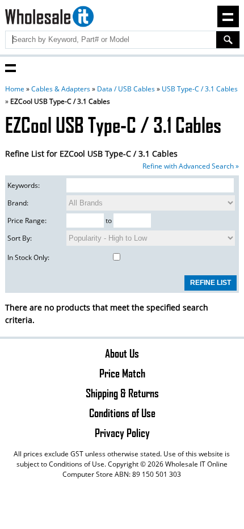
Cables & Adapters (60, 89)
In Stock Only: (28, 257)
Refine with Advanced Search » (190, 166)
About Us (122, 353)
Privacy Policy (122, 432)
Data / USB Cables (126, 89)
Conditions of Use (122, 412)
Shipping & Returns (122, 393)
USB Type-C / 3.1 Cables (200, 89)
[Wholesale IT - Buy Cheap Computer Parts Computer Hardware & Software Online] (49, 18)
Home (14, 89)
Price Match (122, 373)
